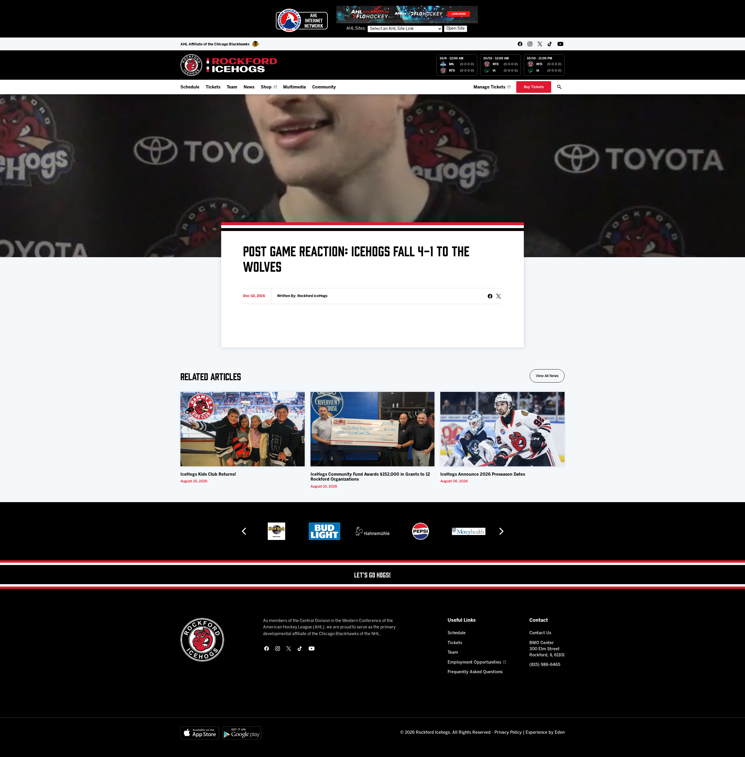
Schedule (189, 87)
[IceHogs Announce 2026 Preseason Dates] (502, 429)
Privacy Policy (508, 733)
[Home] (228, 65)
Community (324, 87)
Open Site (455, 29)
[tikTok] (549, 43)
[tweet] (498, 296)
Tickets (213, 87)
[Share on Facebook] (490, 296)
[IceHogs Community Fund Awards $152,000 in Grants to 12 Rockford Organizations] (373, 429)
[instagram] (529, 43)
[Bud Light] (324, 531)
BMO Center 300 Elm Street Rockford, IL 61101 (547, 649)
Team (232, 87)
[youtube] (560, 43)
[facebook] (520, 43)
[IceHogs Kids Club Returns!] (242, 429)
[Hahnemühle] (372, 531)
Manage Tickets (489, 87)
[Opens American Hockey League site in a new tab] (301, 20)
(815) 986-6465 (544, 665)
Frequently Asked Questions (475, 672)
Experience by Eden (545, 733)
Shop (266, 87)
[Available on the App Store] (199, 733)
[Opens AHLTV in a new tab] (407, 14)
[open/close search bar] (559, 87)
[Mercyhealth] (468, 531)
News (249, 87)
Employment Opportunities (474, 662)
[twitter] (539, 43)
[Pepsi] (420, 531)
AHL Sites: (356, 29)
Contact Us (540, 633)
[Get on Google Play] (241, 733)
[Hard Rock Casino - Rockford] (276, 531)
